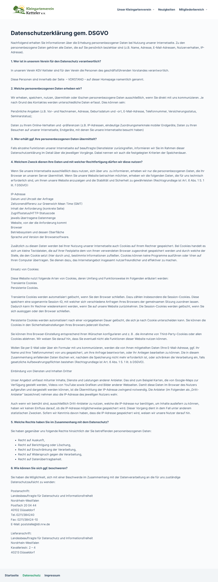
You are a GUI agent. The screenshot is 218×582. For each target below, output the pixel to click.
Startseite (12, 575)
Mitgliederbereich (191, 9)
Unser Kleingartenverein (134, 9)
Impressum (52, 575)
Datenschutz (32, 575)
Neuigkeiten (166, 9)
